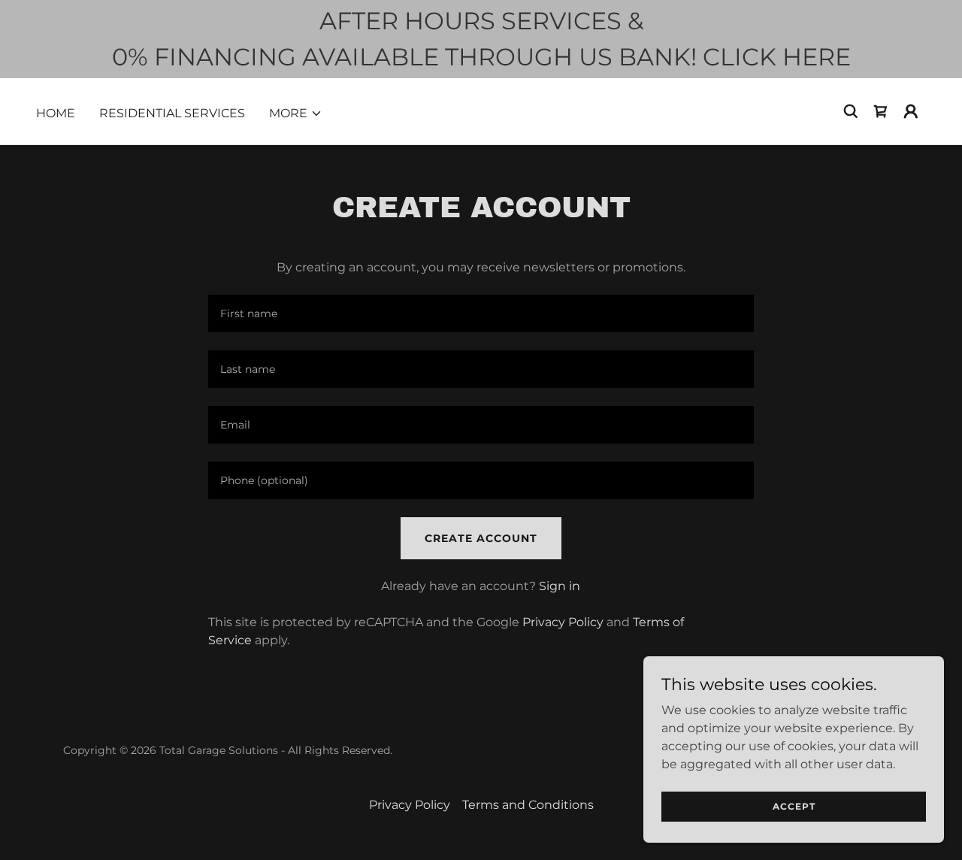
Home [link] (55, 113)
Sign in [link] (559, 586)
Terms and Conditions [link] (528, 805)
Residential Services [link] (172, 113)
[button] (295, 113)
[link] (881, 111)
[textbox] (480, 313)
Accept (794, 806)
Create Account (481, 538)
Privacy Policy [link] (563, 622)
